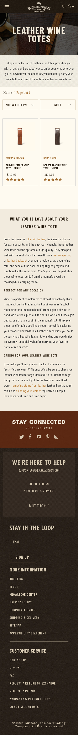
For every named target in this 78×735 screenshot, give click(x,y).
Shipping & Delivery (25, 617)
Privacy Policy (21, 602)
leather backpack (17, 260)
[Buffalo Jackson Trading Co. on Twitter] (22, 437)
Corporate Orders (23, 610)
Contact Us (18, 660)
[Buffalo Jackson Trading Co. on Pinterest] (48, 437)
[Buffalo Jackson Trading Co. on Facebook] (30, 437)
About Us (16, 579)
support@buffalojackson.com (39, 470)
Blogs (14, 587)
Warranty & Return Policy (30, 699)
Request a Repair (22, 691)
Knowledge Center (23, 594)
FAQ (12, 675)
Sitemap (15, 625)
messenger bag (62, 255)
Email (16, 542)
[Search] (64, 7)
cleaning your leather (28, 391)
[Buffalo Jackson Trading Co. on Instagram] (56, 437)
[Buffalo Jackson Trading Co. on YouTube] (39, 437)
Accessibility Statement (28, 633)
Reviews (15, 668)
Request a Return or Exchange (33, 683)
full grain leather (35, 239)
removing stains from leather (29, 385)
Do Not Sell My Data (24, 707)
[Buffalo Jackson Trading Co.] (39, 6)
